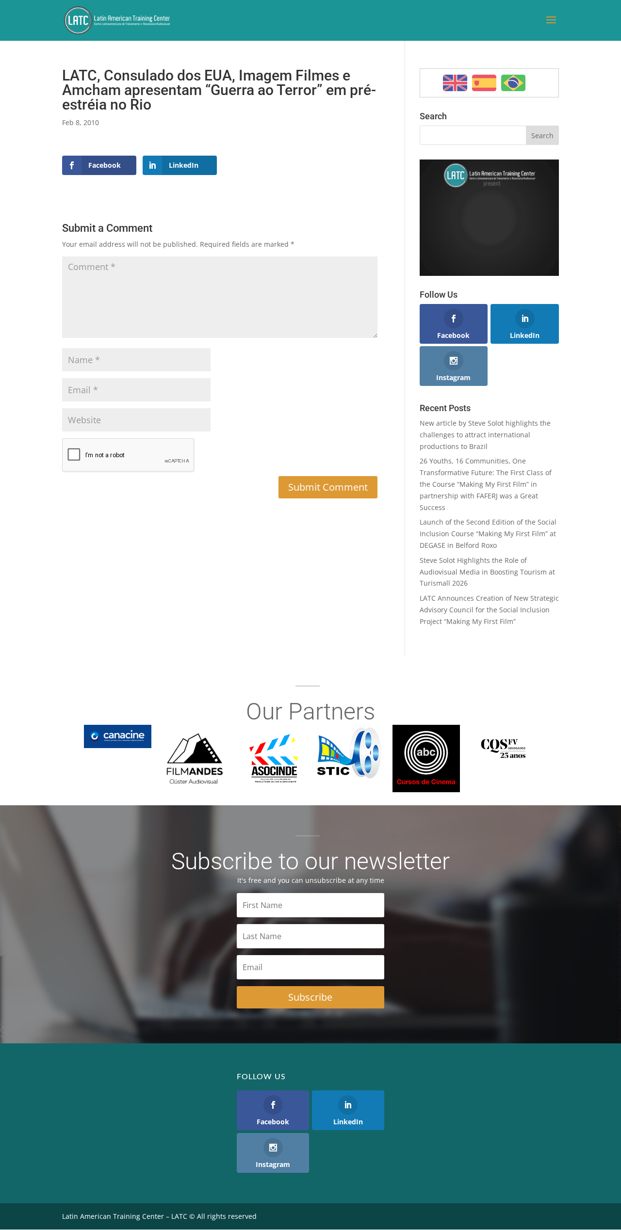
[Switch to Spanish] (484, 83)
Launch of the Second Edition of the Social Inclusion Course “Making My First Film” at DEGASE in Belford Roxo (488, 533)
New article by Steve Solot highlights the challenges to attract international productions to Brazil (485, 434)
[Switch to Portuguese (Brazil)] (513, 83)
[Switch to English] (455, 83)
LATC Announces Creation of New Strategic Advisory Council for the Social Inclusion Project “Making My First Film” (489, 609)
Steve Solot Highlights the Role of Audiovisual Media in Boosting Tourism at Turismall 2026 (487, 572)
